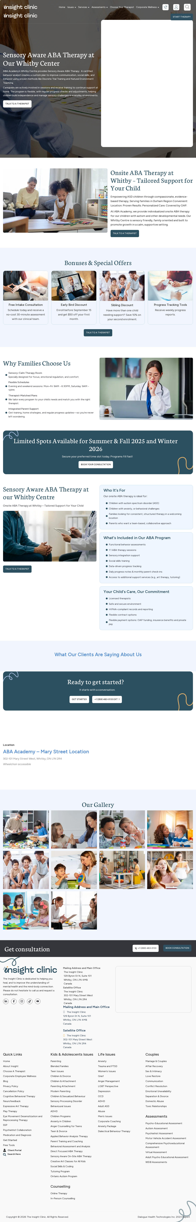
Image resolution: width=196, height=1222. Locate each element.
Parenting (56, 1061)
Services (82, 7)
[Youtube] (37, 1001)
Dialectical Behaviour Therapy (114, 1131)
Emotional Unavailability (158, 1091)
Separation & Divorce (156, 1096)
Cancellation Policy (13, 1091)
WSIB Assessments (156, 1162)
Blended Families (60, 1066)
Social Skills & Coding (62, 1166)
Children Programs (61, 1116)
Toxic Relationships (156, 1106)
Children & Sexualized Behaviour (68, 1096)
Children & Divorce (61, 1076)
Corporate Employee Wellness (19, 1076)
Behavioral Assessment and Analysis (70, 1146)
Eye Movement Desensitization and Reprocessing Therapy (22, 1118)
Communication (154, 1081)
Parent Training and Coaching (67, 1141)
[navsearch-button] (187, 7)
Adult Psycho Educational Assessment (166, 1157)
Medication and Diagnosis (17, 1135)
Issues (70, 7)
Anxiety (102, 1061)
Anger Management (109, 1081)
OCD (101, 1096)
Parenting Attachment (63, 1086)
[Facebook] (14, 1001)
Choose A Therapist (14, 1071)
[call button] (165, 7)
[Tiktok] (29, 1001)
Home (62, 7)
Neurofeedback (11, 1101)
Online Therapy (59, 1193)
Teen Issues (57, 1071)
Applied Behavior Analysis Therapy (69, 1136)
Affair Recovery (154, 1066)
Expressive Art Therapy (15, 1106)
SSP (5, 1125)
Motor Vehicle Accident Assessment (165, 1138)
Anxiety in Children (61, 1121)
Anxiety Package (107, 1126)
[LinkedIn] (6, 1001)
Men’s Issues (105, 1116)
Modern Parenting (60, 1091)
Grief (101, 1076)
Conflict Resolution (156, 1086)
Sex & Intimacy (153, 1071)
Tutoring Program (60, 1171)
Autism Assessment (156, 1128)
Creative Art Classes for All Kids (68, 1161)
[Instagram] (21, 1001)
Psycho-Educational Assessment (163, 1123)
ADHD (54, 1111)
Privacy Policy (10, 1086)
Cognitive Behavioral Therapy (19, 1096)
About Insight (10, 1066)
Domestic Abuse (154, 1101)
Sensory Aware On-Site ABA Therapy (71, 1156)
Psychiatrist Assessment (159, 1133)
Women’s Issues (107, 1071)
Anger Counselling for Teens (66, 1126)
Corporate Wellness (146, 7)
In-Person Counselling (63, 1198)
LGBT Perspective (108, 1086)
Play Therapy (10, 1111)
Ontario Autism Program (64, 1176)
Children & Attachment (63, 1081)
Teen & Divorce (59, 1131)
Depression (104, 1091)
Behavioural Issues (61, 1106)
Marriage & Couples (156, 1061)
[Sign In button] (176, 7)
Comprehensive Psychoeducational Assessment (165, 1145)
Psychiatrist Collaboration (17, 1130)
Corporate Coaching (109, 1121)
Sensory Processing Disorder (66, 1101)
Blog (5, 1081)
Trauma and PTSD (107, 1066)
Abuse (101, 1111)
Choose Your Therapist (122, 7)
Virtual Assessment (156, 1152)
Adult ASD (103, 1106)
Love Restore (152, 1076)
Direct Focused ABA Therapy (67, 1151)
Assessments (99, 7)
